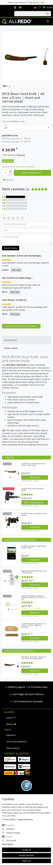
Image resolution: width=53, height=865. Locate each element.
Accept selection (26, 855)
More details (7, 844)
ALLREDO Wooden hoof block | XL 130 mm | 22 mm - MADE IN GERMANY (33, 625)
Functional (11, 840)
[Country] (35, 7)
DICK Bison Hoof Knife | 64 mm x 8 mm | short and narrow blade (33, 658)
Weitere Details (11, 348)
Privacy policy (12, 748)
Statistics (10, 829)
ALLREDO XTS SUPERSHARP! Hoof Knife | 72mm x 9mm (33, 464)
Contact (9, 717)
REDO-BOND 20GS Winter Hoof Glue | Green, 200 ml (34, 572)
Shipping (20, 155)
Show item (34, 477)
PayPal (9, 836)
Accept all (26, 850)
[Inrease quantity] (10, 171)
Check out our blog (6, 6)
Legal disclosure (25, 819)
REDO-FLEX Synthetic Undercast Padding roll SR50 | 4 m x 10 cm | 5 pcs (33, 597)
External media (13, 833)
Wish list (9, 179)
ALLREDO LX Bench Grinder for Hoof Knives (34, 514)
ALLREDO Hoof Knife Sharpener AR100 (32, 489)
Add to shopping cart (31, 172)
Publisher (10, 735)
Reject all (26, 861)
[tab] (26, 340)
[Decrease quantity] (10, 174)
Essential (10, 825)
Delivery (9, 724)
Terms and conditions (16, 741)
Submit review (10, 248)
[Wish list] (39, 7)
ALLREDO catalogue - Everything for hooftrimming (33, 547)
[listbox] (12, 471)
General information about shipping (18, 166)
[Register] (20, 7)
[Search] (47, 13)
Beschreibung (10, 340)
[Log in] (15, 7)
